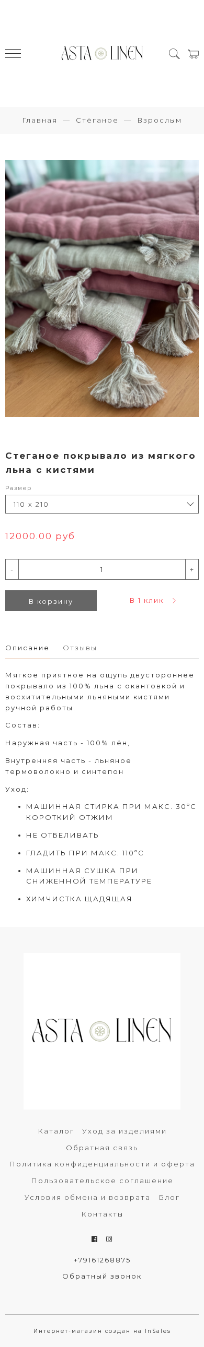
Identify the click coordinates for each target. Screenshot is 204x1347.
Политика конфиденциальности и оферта (102, 1164)
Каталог (56, 1131)
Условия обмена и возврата (88, 1197)
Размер (18, 488)
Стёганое (97, 120)
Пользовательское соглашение (102, 1180)
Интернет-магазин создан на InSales (102, 1331)
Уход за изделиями (124, 1131)
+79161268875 (102, 1260)
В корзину (51, 601)
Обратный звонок (102, 1276)
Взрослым (159, 120)
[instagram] (109, 1239)
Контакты (102, 1214)
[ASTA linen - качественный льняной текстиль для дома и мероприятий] (102, 53)
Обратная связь (102, 1147)
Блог (169, 1197)
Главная (40, 120)
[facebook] (95, 1239)
